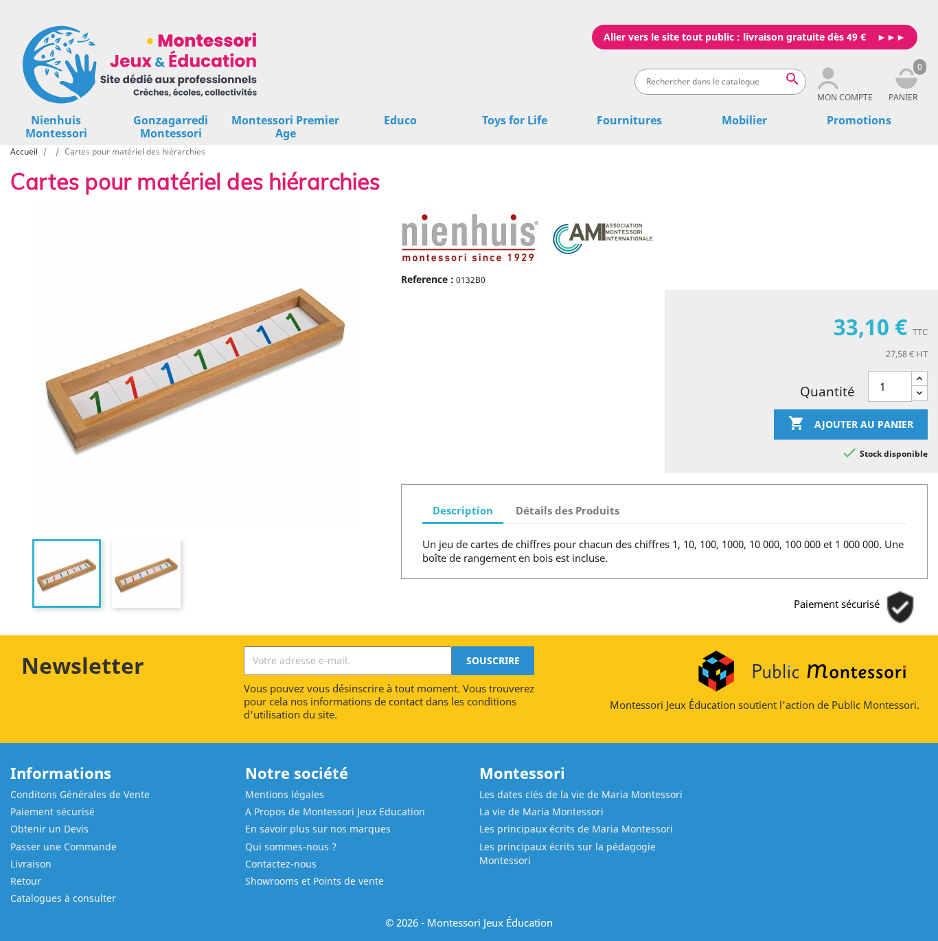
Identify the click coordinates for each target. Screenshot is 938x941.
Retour (25, 880)
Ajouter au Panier (850, 423)
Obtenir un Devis (49, 828)
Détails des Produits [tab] (567, 510)
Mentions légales (284, 794)
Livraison (31, 863)
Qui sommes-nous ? (290, 846)
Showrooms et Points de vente (314, 880)
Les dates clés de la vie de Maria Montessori (581, 794)
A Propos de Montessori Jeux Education (335, 811)
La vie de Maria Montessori (541, 811)
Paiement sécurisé (52, 811)
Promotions (859, 120)
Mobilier (744, 120)
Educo (400, 120)
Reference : (427, 279)
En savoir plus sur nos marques (318, 828)
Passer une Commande (63, 846)
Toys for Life (514, 120)
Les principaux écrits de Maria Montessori (576, 828)
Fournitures (629, 120)
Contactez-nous (281, 863)
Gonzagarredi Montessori (170, 127)
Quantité (827, 391)
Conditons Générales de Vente (80, 794)
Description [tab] (463, 510)
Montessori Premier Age (285, 127)
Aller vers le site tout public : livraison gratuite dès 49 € (735, 36)
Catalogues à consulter (63, 898)
